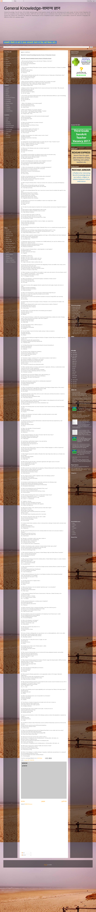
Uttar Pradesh (9, 129)
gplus (73, 526)
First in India (8, 231)
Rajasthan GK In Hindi (76, 414)
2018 (74, 354)
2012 (74, 386)
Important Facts (9, 233)
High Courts (8, 239)
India (7, 120)
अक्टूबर (73, 361)
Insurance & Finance (10, 97)
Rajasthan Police (9, 73)
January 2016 (75, 315)
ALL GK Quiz (75, 325)
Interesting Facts (9, 235)
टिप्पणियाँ (24, 855)
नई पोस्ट (23, 801)
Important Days (9, 245)
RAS (7, 67)
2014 (74, 383)
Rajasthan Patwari (10, 74)
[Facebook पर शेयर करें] (49, 758)
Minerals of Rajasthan (11, 262)
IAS (7, 69)
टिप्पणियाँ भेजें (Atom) (28, 804)
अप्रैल (73, 372)
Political (7, 105)
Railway (8, 57)
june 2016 (74, 313)
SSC (7, 55)
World (7, 118)
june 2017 (74, 319)
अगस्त (73, 364)
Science (7, 88)
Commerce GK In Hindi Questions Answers (81, 444)
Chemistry (8, 109)
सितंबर (73, 363)
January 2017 (27, 760)
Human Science (9, 103)
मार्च (73, 373)
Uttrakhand (8, 123)
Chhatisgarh (8, 131)
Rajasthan (8, 121)
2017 (74, 356)
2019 (74, 352)
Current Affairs (9, 111)
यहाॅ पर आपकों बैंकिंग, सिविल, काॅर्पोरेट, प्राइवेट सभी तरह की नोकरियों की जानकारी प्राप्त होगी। (80, 469)
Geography (8, 101)
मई (73, 370)
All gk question (75, 324)
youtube (74, 532)
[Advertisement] (37, 29)
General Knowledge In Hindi (83, 430)
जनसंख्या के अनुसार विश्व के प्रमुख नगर (79, 332)
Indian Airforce (9, 76)
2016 (74, 379)
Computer (8, 107)
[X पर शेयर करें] (48, 758)
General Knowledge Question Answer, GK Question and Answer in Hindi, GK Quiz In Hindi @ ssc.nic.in (84, 421)
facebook (74, 524)
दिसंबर (73, 357)
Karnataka (8, 137)
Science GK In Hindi (81, 450)
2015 (74, 381)
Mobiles (7, 237)
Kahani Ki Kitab (74, 53)
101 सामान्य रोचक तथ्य (76, 329)
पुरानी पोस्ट (64, 801)
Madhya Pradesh (9, 127)
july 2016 (74, 310)
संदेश (24, 852)
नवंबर (73, 359)
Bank (7, 53)
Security (7, 61)
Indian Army (8, 63)
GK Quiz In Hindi (80, 437)
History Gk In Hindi (76, 392)
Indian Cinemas (9, 254)
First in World (9, 241)
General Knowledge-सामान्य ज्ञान (32, 8)
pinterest (74, 534)
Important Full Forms (10, 247)
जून (73, 368)
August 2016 (74, 308)
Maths (7, 89)
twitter (73, 523)
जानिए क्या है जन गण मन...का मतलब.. (78, 333)
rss (73, 529)
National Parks (9, 258)
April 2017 (74, 321)
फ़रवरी (73, 375)
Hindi (7, 93)
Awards (7, 230)
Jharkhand (8, 135)
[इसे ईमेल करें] (45, 758)
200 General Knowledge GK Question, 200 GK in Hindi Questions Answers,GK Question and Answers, (81, 399)
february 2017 (75, 316)
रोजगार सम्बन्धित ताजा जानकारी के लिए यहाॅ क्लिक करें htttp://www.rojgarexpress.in (80, 467)
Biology (7, 95)
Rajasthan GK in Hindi (81, 407)
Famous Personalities (10, 243)
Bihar (7, 133)
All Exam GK (75, 322)
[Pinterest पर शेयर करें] (51, 758)
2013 (74, 385)
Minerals (8, 256)
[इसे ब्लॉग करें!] (47, 758)
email (73, 531)
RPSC (7, 59)
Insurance (8, 65)
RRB (7, 71)
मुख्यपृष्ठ (43, 801)
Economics (8, 99)
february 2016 (75, 307)
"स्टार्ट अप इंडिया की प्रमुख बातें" (77, 327)
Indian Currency (9, 249)
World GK (32, 760)
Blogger (45, 864)
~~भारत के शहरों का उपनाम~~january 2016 (80, 330)
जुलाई (73, 366)
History (7, 91)
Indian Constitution (10, 260)
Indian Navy (8, 82)
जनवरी (73, 377)
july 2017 (74, 318)
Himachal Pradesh (10, 125)
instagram (74, 528)
